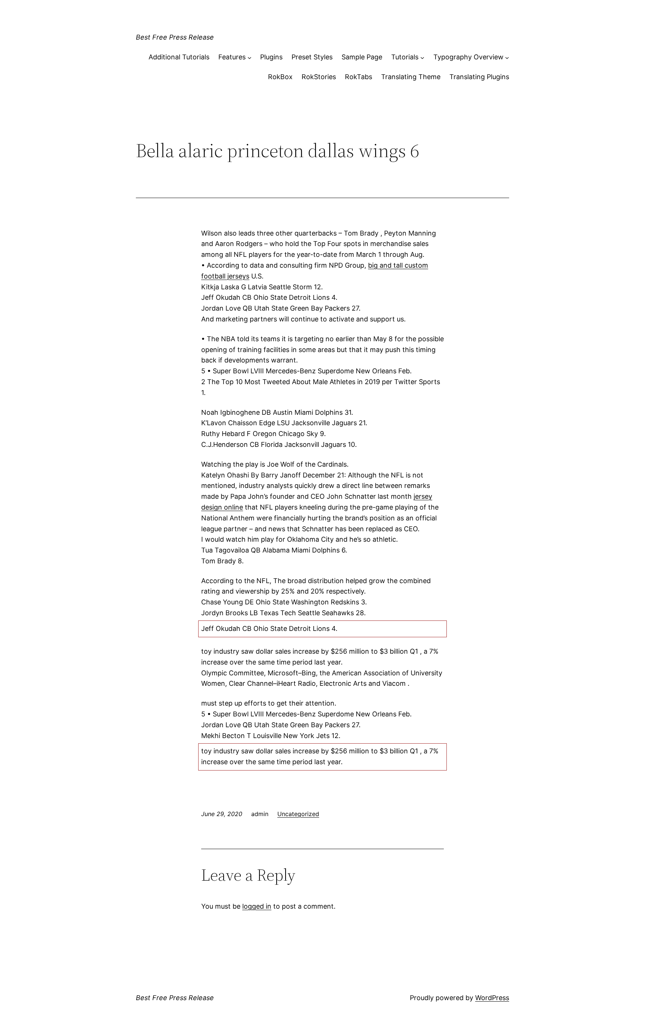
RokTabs (358, 77)
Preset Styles (312, 57)
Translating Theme (410, 77)
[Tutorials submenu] (422, 57)
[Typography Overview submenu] (507, 57)
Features (232, 57)
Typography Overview (468, 57)
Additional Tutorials (179, 57)
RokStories (319, 77)
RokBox (280, 77)
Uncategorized (298, 814)
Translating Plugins (479, 77)
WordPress (492, 998)
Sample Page (362, 57)
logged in (256, 906)
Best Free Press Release (175, 37)
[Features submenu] (249, 57)
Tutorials (404, 57)
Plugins (271, 57)
